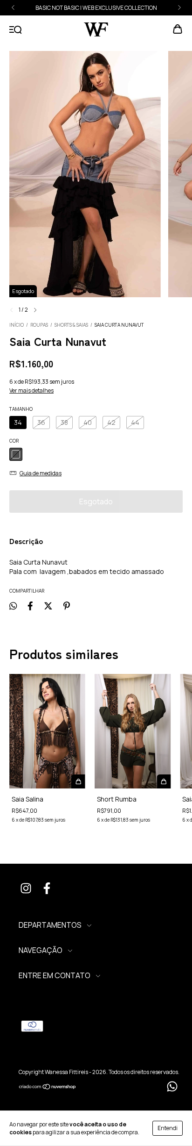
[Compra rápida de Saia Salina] (78, 781)
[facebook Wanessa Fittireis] (47, 889)
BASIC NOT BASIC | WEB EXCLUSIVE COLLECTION (96, 8)
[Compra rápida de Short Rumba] (164, 781)
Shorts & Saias (71, 325)
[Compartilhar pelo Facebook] (30, 606)
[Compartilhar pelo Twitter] (48, 606)
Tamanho (21, 409)
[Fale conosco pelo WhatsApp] (172, 1086)
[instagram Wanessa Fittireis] (26, 889)
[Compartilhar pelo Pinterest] (66, 606)
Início (16, 325)
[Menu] (15, 29)
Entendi (168, 1128)
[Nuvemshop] (48, 1088)
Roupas (39, 325)
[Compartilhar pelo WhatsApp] (13, 606)
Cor (14, 440)
